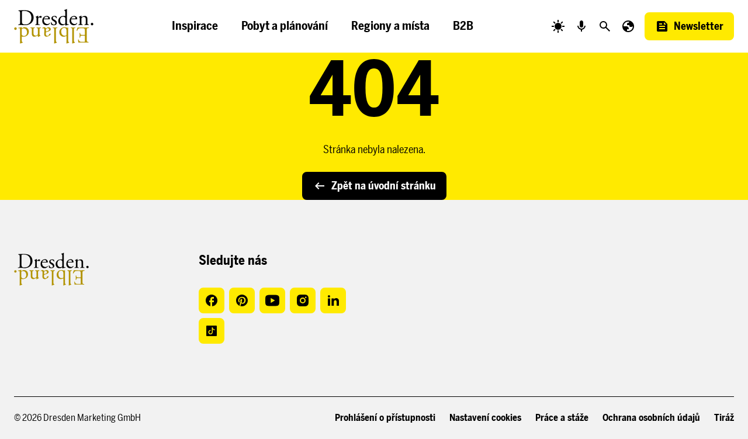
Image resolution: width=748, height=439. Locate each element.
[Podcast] (581, 26)
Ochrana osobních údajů (651, 417)
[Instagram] (303, 300)
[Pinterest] (242, 300)
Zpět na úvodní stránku (383, 185)
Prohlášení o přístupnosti (385, 417)
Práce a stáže (561, 417)
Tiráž (724, 417)
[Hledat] (605, 26)
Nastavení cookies (485, 417)
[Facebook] (211, 300)
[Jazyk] (628, 26)
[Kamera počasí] (558, 26)
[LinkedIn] (333, 300)
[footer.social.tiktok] (211, 331)
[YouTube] (272, 300)
